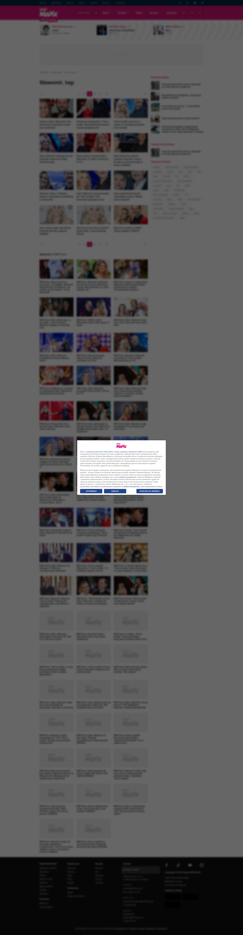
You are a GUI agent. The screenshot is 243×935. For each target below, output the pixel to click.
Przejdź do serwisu (150, 491)
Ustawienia (91, 491)
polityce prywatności (128, 477)
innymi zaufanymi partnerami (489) (128, 452)
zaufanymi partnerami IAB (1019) (99, 452)
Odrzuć (115, 491)
